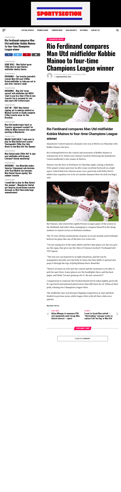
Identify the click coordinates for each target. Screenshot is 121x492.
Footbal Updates (27, 30)
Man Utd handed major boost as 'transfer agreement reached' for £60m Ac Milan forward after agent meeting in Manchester (20, 128)
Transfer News (57, 30)
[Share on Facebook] (9, 54)
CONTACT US (95, 30)
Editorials (84, 30)
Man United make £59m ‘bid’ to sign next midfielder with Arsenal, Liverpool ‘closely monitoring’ (20, 156)
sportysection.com (63, 77)
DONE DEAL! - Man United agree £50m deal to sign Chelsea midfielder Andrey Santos (18, 67)
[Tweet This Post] (17, 54)
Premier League (42, 30)
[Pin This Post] (27, 54)
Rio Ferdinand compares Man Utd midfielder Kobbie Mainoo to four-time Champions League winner (20, 45)
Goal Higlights (71, 30)
